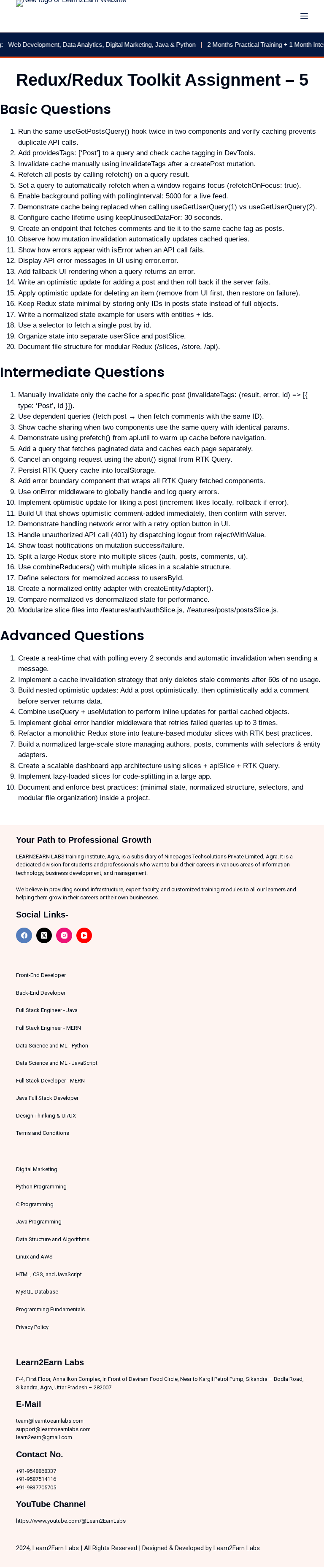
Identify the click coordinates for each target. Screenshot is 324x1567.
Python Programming (41, 1186)
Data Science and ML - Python (52, 1045)
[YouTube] (84, 936)
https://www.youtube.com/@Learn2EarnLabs (71, 1521)
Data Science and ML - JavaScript (56, 1063)
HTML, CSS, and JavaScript (49, 1274)
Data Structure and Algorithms (52, 1239)
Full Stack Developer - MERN (50, 1080)
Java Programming (39, 1221)
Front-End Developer (41, 975)
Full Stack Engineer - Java (47, 1010)
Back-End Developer (40, 993)
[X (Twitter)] (44, 936)
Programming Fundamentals (50, 1309)
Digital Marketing (36, 1169)
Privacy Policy (32, 1327)
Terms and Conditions (42, 1133)
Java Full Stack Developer (47, 1098)
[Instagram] (64, 936)
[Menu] (304, 16)
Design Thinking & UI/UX (46, 1115)
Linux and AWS (34, 1256)
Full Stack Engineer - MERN (48, 1028)
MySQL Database (37, 1291)
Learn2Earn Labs (236, 1548)
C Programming (35, 1204)
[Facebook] (24, 936)
